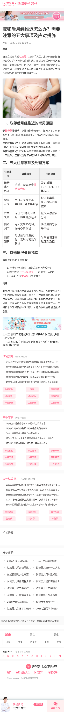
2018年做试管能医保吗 (19, 601)
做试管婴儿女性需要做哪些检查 (19, 574)
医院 (32, 634)
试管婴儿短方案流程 (18, 588)
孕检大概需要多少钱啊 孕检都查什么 (22, 433)
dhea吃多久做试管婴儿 (19, 560)
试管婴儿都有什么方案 (48, 567)
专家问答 (53, 672)
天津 (20, 642)
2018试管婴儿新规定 (47, 608)
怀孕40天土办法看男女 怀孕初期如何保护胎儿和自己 (29, 438)
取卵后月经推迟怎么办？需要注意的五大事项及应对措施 (33, 621)
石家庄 (33, 642)
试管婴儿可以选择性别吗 (48, 574)
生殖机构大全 (23, 672)
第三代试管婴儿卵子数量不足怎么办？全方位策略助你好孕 (32, 367)
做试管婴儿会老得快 (47, 595)
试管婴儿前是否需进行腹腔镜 (19, 567)
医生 (56, 634)
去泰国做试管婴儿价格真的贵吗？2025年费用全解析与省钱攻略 (34, 485)
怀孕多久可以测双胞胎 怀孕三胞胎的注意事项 (26, 428)
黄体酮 (25, 276)
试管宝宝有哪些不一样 (48, 601)
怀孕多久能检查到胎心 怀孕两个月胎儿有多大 (26, 443)
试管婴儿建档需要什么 (48, 581)
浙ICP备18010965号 (29, 678)
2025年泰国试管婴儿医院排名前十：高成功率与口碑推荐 (31, 500)
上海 (47, 642)
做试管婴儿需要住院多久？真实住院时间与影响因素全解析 (32, 372)
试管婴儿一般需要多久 (19, 595)
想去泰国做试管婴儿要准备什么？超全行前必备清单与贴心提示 (34, 495)
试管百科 (39, 672)
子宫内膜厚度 (26, 271)
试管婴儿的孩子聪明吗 (19, 608)
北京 (8, 642)
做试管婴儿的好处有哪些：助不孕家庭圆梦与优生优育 (30, 377)
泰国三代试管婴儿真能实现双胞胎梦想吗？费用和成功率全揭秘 (34, 505)
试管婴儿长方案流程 (47, 588)
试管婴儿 (24, 56)
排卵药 (8, 130)
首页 (9, 672)
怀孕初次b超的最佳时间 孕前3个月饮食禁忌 (25, 423)
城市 (8, 634)
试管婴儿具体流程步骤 (19, 581)
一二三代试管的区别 (47, 560)
